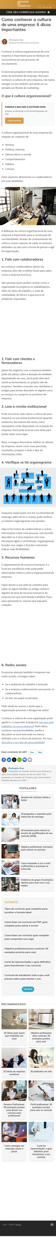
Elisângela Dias (16, 768)
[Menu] (52, 1225)
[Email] (30, 760)
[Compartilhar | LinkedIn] (9, 760)
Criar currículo (14, 120)
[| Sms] (24, 760)
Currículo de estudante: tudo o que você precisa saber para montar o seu (26, 977)
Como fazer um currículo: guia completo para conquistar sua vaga (26, 937)
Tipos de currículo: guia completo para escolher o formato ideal (25, 910)
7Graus (18, 1224)
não (40, 752)
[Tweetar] (14, 760)
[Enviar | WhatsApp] (19, 760)
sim (32, 752)
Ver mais (28, 989)
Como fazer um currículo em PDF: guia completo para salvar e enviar (25, 923)
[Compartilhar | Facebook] (3, 760)
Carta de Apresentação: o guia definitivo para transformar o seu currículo (27, 963)
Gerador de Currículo (24, 3)
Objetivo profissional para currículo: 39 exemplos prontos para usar (26, 950)
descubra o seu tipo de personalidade (22, 742)
